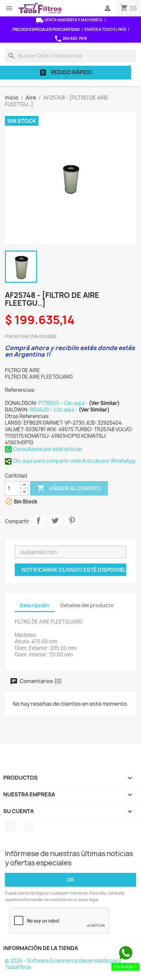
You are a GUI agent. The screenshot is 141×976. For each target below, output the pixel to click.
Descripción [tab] (35, 605)
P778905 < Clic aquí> (63, 403)
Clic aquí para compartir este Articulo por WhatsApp (73, 460)
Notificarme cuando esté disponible (74, 569)
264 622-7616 (70, 39)
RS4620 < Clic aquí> (54, 409)
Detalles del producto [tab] (87, 605)
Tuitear (55, 520)
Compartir (38, 520)
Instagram (29, 826)
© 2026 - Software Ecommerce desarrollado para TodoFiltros (63, 964)
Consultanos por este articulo (47, 449)
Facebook (11, 826)
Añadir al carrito (69, 488)
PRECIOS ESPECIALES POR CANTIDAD (46, 29)
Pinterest (71, 520)
